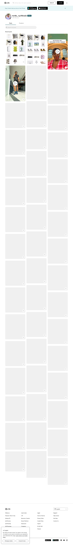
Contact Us (55, 521)
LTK (22, 515)
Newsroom (23, 523)
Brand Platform (24, 521)
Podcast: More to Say (10, 515)
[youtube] (64, 540)
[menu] (67, 3)
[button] (60, 509)
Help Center (56, 515)
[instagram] (67, 540)
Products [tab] (21, 23)
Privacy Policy (40, 518)
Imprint (39, 523)
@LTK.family (8, 523)
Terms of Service (41, 515)
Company (23, 526)
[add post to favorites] (23, 62)
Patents (39, 529)
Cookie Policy (40, 521)
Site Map (55, 518)
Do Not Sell (39, 526)
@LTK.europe (8, 526)
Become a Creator (25, 518)
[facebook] (61, 540)
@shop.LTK (7, 518)
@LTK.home (8, 521)
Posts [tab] (10, 23)
